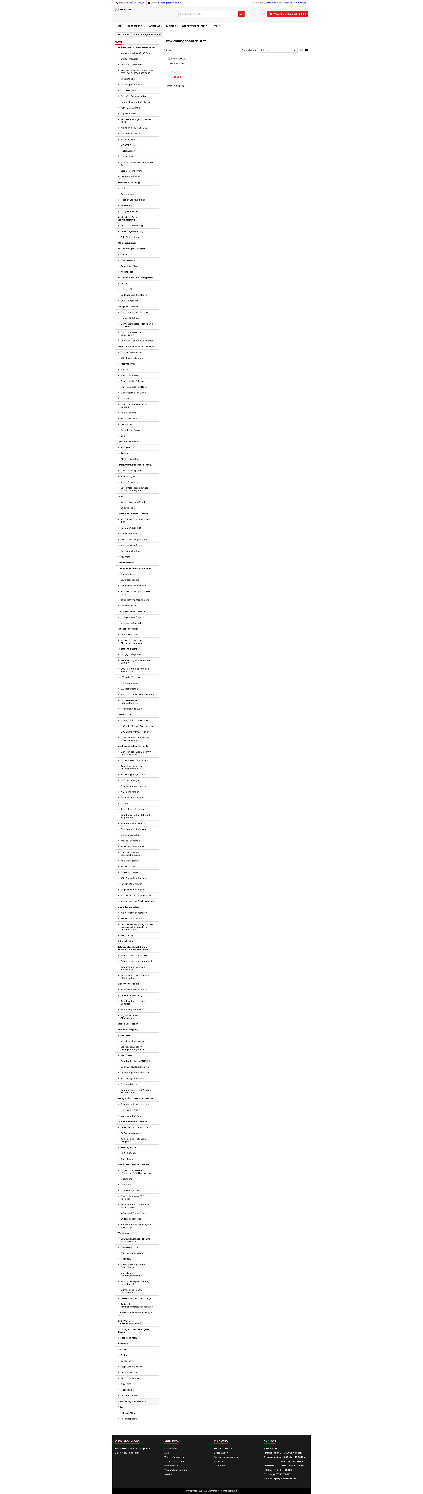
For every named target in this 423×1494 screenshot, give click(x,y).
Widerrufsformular (174, 1461)
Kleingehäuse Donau (132, 545)
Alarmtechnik (128, 363)
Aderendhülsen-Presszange (136, 1298)
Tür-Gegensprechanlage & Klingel (133, 1331)
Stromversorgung (127, 1029)
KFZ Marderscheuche (132, 358)
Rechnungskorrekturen (226, 1457)
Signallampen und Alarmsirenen (130, 1017)
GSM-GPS (126, 1384)
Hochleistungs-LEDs (131, 708)
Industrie (122, 1343)
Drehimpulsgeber (130, 176)
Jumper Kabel (128, 574)
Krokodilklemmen (130, 840)
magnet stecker (129, 211)
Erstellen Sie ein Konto (294, 2)
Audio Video (127, 194)
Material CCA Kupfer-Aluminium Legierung (132, 642)
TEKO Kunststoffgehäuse (134, 539)
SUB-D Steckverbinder (133, 846)
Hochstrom (127, 935)
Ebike (217, 26)
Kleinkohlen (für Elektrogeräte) (137, 901)
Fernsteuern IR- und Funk (134, 387)
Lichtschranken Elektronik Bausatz (134, 406)
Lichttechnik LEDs (127, 648)
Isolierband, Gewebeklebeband (131, 1274)
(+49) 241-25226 (136, 2)
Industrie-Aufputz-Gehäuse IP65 (135, 521)
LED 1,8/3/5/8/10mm (131, 654)
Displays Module (129, 1372)
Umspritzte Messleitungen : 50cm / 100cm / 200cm (135, 489)
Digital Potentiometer (132, 170)
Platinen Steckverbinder (133, 199)
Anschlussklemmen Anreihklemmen (131, 767)
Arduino (154, 26)
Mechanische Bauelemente (132, 746)
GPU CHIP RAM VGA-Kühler (135, 731)
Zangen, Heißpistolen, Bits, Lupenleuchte (135, 1283)
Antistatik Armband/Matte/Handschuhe (137, 1305)
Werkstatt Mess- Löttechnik (133, 1164)
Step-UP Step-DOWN (132, 1366)
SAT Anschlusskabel (131, 1133)
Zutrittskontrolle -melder (134, 989)
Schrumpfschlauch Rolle (134, 955)
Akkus (124, 283)
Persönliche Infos (223, 1448)
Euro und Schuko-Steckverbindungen (131, 854)
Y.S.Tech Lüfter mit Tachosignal (137, 726)
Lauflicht (125, 398)
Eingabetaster (128, 605)
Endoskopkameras (131, 1218)
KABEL (120, 496)
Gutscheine (220, 1465)
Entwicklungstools (127, 441)
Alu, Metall (126, 556)
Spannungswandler (131, 352)
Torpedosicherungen (132, 889)
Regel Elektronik (129, 418)
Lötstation (126, 1184)
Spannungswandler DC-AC (135, 1072)
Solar (123, 435)
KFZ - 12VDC (127, 1158)
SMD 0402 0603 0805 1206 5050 (137, 694)
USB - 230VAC (128, 1153)
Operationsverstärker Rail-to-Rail (137, 164)
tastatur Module (129, 1395)
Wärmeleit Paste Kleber (133, 1213)
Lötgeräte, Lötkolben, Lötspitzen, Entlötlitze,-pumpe (136, 1172)
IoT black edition (127, 1337)
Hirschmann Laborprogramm (134, 464)
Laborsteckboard (130, 579)
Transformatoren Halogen (135, 1104)
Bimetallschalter (129, 872)
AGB (166, 1452)
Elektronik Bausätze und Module (135, 346)
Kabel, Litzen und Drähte (133, 502)
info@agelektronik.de (169, 2)
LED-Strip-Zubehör (131, 677)
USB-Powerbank (129, 300)
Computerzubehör (128, 306)
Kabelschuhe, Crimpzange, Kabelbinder (135, 1206)
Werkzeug (123, 1233)
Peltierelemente (129, 866)
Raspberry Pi (135, 26)
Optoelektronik (129, 90)
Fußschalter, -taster (131, 883)
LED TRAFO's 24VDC (131, 1115)
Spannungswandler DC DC (135, 1078)
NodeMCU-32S (177, 63)
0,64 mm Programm (131, 470)
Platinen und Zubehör (132, 797)
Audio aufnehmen (130, 1378)
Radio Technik (128, 412)
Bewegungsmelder (131, 1009)
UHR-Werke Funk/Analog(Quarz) (129, 1322)
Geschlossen (128, 260)
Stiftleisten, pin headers (133, 585)
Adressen (219, 1461)
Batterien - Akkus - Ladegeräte (135, 277)
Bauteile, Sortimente (131, 64)
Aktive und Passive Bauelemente (135, 47)
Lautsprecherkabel (128, 628)
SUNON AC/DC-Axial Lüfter (135, 720)
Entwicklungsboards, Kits (131, 1401)
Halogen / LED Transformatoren (135, 1098)
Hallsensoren (128, 150)
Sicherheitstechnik (128, 983)
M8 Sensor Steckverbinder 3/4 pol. (134, 1314)
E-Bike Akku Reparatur (127, 1452)
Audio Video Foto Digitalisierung (127, 218)
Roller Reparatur (129, 1418)
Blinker (124, 369)
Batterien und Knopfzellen (134, 295)
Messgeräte (127, 1389)
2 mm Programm (130, 476)
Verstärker (126, 424)
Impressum (170, 1448)
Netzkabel (126, 1055)
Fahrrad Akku (128, 1413)
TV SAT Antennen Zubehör (132, 1121)
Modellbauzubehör (128, 907)
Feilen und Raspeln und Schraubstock (133, 1266)
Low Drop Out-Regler (132, 84)
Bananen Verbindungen (134, 829)
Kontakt (270, 1441)
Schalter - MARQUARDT (133, 823)
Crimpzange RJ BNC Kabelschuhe (131, 1291)
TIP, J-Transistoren (130, 133)
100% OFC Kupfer (129, 634)
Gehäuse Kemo (129, 533)
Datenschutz (171, 1465)
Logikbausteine (129, 113)
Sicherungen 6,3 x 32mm (134, 774)
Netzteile (125, 1035)
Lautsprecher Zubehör (133, 617)
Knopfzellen (127, 271)
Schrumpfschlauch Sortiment (136, 961)
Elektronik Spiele (129, 375)
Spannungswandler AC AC (135, 1066)
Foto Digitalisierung (131, 237)
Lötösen (125, 803)
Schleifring (126, 205)
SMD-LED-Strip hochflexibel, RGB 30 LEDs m (135, 670)
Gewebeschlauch (130, 1247)
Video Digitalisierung (132, 231)
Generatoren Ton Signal (133, 392)
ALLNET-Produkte (130, 459)
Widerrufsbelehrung (175, 1457)
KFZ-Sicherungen (130, 791)
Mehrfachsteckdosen (132, 1041)
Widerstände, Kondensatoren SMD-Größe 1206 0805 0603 (137, 72)
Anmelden (270, 2)
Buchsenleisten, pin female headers (135, 593)
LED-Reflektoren (129, 688)
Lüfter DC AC (124, 714)
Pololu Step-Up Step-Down (135, 102)
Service (168, 1474)
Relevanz (279, 50)
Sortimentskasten (130, 551)
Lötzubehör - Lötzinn (131, 1190)
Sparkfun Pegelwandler (133, 96)
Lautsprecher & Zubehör (131, 611)
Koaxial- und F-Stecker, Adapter (133, 1140)
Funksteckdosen (129, 1084)
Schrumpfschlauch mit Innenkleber (133, 968)
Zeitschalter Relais (130, 430)
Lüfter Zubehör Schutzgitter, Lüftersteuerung (135, 739)
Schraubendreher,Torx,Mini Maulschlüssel (135, 1240)
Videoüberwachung (131, 995)
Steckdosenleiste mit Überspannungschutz (132, 1048)
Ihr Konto (221, 1441)
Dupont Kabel (128, 507)
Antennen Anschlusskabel (135, 1127)
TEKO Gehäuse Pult (131, 527)
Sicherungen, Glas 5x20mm (135, 760)
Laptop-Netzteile (130, 318)
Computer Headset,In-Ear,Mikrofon (133, 333)
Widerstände (128, 78)
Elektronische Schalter (133, 381)
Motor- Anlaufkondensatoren (136, 895)
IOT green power (126, 242)
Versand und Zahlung (176, 1470)
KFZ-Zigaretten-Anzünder (134, 878)
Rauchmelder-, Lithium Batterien (133, 1002)
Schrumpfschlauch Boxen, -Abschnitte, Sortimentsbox (133, 948)
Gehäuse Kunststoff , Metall (133, 513)
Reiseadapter (125, 941)
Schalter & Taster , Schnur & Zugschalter (135, 816)
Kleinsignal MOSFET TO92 (134, 127)
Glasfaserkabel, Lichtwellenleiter (129, 702)
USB (123, 188)
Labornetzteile (125, 562)
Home (118, 42)
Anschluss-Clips (129, 266)
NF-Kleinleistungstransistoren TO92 (136, 121)
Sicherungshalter (130, 835)
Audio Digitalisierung (132, 225)
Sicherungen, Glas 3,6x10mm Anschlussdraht (136, 753)
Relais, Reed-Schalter (132, 809)
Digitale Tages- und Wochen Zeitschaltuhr (136, 1091)
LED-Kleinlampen (130, 683)
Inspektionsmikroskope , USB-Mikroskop (137, 1226)
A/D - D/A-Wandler (131, 107)
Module (171, 26)
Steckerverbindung (195, 26)
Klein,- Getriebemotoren (134, 912)
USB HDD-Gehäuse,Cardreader (137, 340)
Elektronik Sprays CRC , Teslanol (133, 1197)
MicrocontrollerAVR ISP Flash (136, 53)
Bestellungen (221, 1452)
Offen (124, 254)
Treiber (125, 1355)
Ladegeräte (127, 289)
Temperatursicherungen (134, 786)
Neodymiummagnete (132, 918)
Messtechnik (127, 1178)
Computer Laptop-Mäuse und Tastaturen (137, 325)
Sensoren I (126, 1361)
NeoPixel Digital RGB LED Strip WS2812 (136, 662)
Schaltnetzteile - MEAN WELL (135, 1061)
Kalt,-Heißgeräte (130, 860)
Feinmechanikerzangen (133, 1253)
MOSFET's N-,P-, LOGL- (132, 139)
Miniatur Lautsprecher (132, 623)
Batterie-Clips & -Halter (131, 248)
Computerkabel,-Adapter (135, 312)
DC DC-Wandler (129, 58)
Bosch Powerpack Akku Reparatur (133, 1448)
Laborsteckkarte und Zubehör (134, 568)
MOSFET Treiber (129, 145)
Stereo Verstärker (127, 1023)
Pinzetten (126, 1258)
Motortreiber (127, 156)
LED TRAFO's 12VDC (130, 1110)
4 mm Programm (130, 482)
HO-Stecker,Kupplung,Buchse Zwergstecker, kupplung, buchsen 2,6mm (137, 927)
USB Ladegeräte (126, 1147)
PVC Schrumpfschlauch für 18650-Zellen (135, 977)
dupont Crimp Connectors (135, 599)
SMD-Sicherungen (130, 780)
